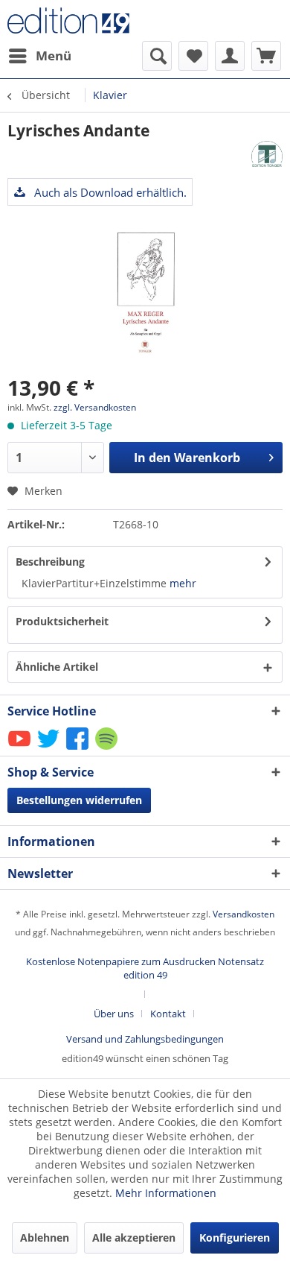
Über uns (114, 1013)
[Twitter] (49, 749)
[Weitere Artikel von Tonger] (267, 154)
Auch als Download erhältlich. (109, 192)
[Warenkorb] (266, 56)
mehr (183, 583)
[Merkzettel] (193, 56)
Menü (53, 55)
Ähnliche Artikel (57, 667)
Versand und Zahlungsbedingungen (145, 1039)
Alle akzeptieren (133, 1237)
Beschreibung (50, 561)
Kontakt (168, 1013)
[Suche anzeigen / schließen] (157, 56)
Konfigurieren (234, 1237)
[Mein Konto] (230, 56)
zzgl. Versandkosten (95, 407)
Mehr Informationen (165, 1193)
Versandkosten (243, 914)
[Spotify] (107, 749)
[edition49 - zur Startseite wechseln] (76, 20)
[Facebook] (78, 749)
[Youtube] (20, 749)
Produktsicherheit (62, 621)
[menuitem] (39, 56)
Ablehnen (44, 1237)
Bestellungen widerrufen (79, 800)
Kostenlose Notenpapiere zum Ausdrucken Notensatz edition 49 (145, 968)
